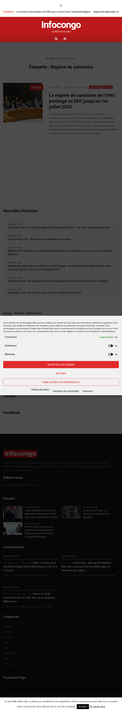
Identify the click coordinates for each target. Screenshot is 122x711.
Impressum (88, 391)
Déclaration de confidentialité (66, 391)
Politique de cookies (40, 389)
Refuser (61, 373)
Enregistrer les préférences (61, 382)
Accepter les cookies (61, 364)
